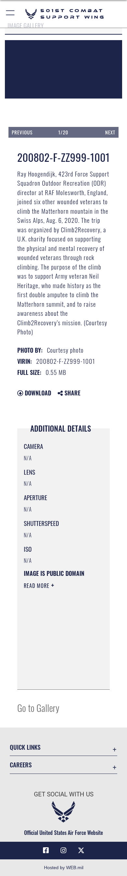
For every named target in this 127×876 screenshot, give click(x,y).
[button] (10, 14)
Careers (21, 764)
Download (37, 393)
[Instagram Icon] (63, 850)
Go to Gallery (38, 707)
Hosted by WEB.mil (63, 867)
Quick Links (25, 747)
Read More (37, 586)
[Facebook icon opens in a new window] (46, 850)
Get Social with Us (63, 794)
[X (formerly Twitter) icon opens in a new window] (81, 850)
